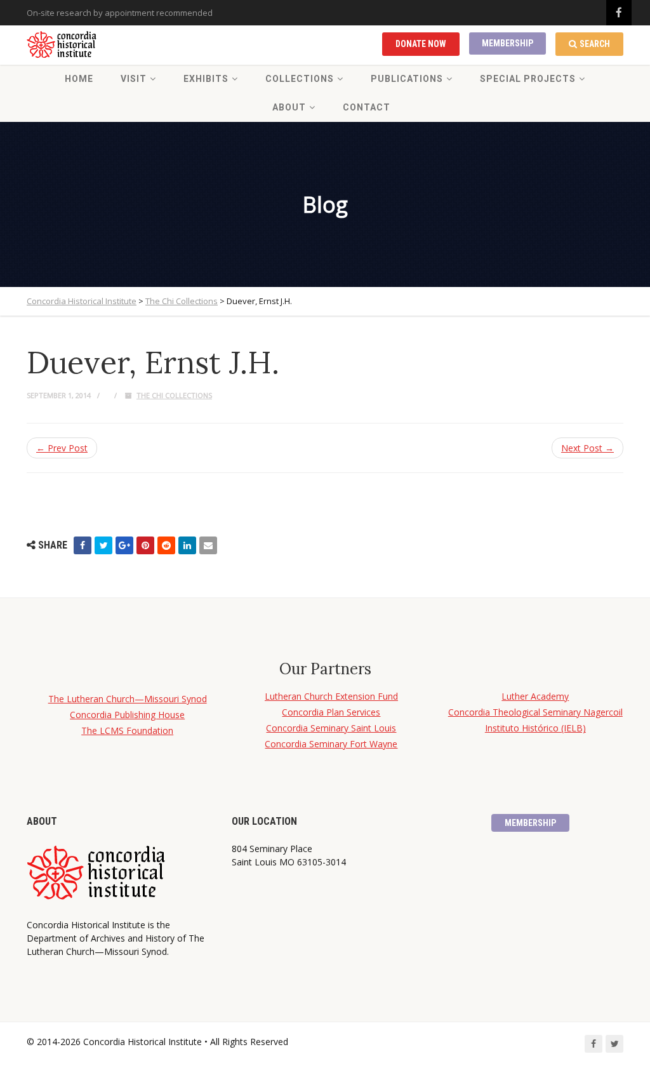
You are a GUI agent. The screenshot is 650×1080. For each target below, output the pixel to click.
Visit (134, 79)
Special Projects (528, 79)
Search (595, 44)
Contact (366, 107)
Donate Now (420, 44)
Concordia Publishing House (127, 715)
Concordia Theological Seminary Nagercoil (535, 712)
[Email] (208, 545)
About (289, 107)
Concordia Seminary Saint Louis (331, 728)
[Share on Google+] (124, 545)
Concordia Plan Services (331, 712)
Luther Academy (535, 696)
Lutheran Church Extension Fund (331, 696)
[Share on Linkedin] (187, 545)
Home (79, 79)
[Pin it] (145, 545)
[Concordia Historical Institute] (62, 45)
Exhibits (206, 79)
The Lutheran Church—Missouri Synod (127, 699)
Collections (299, 79)
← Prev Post (62, 448)
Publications (407, 79)
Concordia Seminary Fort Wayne (331, 744)
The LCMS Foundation (127, 730)
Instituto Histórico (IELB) (535, 728)
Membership (507, 43)
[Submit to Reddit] (166, 545)
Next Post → (587, 448)
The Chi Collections (174, 395)
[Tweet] (103, 545)
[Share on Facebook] (82, 545)
